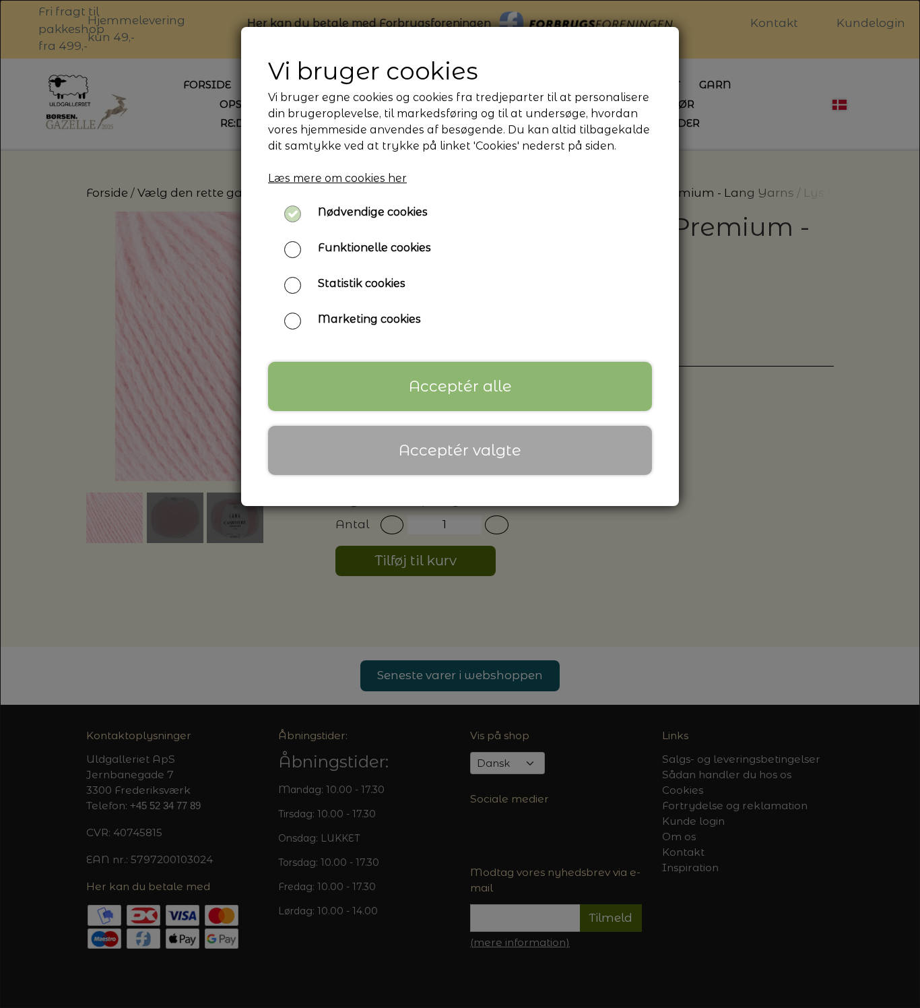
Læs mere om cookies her (337, 178)
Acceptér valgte (460, 450)
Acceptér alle (460, 386)
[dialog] (460, 504)
